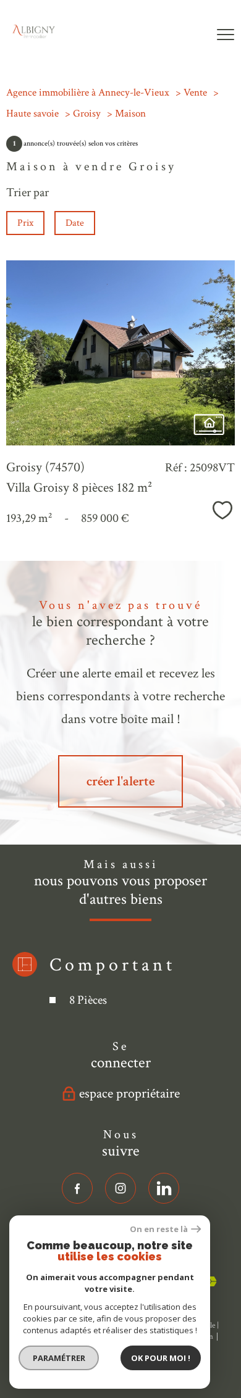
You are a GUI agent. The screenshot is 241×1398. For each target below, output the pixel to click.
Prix (25, 223)
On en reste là (159, 1229)
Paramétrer (59, 1357)
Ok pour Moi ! (160, 1357)
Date (75, 223)
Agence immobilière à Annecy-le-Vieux (87, 92)
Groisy (87, 113)
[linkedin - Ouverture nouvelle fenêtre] (163, 1188)
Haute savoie (32, 113)
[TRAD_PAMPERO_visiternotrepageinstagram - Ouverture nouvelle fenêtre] (120, 1188)
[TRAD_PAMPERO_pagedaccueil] (33, 35)
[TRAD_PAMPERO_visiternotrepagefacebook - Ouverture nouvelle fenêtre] (77, 1188)
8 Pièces (88, 1000)
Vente (195, 92)
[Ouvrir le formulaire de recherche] (188, 35)
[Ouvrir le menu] (225, 35)
